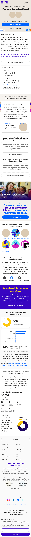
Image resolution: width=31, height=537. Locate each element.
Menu (26, 2)
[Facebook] (18, 500)
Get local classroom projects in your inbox (15, 504)
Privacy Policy (10, 526)
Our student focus (20, 447)
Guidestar (25, 479)
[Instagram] (8, 500)
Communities (19, 451)
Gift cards (4, 449)
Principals (7, 512)
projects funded (23, 484)
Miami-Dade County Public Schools (15, 6)
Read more (7, 120)
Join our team (19, 449)
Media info (18, 456)
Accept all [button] (15, 534)
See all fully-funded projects (15, 175)
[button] (4, 278)
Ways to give (5, 459)
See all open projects (15, 154)
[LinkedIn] (13, 500)
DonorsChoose (4, 2)
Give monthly (5, 447)
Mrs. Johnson (7, 123)
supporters (8, 484)
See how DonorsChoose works (15, 305)
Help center (15, 439)
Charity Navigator (15, 479)
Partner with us (5, 451)
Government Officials (15, 514)
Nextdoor (26, 280)
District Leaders (17, 512)
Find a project (5, 444)
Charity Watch (6, 479)
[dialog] (15, 527)
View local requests (10, 85)
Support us (4, 454)
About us (18, 444)
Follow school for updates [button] (16, 62)
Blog (17, 454)
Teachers (20, 510)
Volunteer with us (6, 456)
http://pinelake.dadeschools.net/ (12, 87)
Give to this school (15, 24)
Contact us (18, 459)
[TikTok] (22, 500)
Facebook (11, 280)
